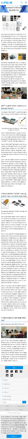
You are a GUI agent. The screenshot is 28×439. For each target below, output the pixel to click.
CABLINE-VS (21, 73)
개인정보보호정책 (20, 427)
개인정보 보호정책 (21, 406)
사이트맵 (7, 406)
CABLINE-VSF (9, 73)
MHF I (13, 66)
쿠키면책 (21, 409)
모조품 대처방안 (7, 396)
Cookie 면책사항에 (19, 425)
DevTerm (10, 48)
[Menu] (26, 2)
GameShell (17, 48)
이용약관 (7, 409)
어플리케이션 (7, 384)
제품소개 (6, 380)
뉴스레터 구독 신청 (6, 399)
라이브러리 (6, 388)
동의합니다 (14, 436)
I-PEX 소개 (6, 392)
